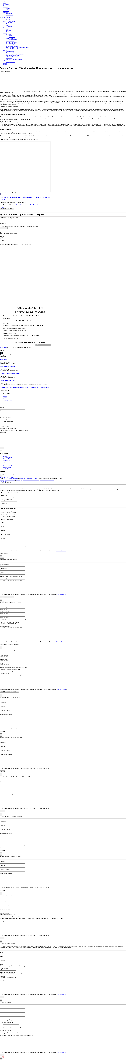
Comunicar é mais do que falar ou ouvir (10, 373)
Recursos (5, 456)
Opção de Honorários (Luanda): (8, 515)
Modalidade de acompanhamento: (8, 972)
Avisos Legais (19, 480)
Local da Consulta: (4, 968)
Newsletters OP (6, 460)
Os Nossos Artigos (7, 458)
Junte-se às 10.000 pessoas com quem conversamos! (30, 342)
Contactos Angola (7, 467)
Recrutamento (6, 468)
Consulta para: (2, 428)
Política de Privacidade (10, 480)
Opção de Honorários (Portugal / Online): (10, 511)
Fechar (2, 557)
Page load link (3, 481)
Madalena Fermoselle (33, 204)
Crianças (5, 397)
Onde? (1, 417)
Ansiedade (13, 204)
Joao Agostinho (3, 347)
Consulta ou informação (5, 913)
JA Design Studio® (24, 478)
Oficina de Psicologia (13, 478)
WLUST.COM (33, 478)
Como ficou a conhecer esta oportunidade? (10, 622)
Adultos (5, 396)
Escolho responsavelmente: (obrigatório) (7, 430)
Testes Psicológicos (7, 457)
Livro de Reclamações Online (47, 480)
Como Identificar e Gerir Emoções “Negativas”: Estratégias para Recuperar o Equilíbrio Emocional (24, 387)
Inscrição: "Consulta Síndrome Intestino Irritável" (11, 576)
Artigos (26, 204)
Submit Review (4, 228)
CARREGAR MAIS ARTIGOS (7, 208)
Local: (1, 421)
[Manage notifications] (3, 1057)
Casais (4, 398)
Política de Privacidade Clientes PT (31, 480)
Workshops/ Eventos (7, 400)
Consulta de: (4, 503)
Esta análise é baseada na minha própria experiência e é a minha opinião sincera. (20, 226)
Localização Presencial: (6, 499)
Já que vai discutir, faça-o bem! (7, 366)
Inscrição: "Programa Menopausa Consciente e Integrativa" (13, 619)
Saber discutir (3, 359)
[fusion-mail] (0, 194)
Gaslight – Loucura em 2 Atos (7, 380)
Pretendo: (2, 964)
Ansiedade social (20, 204)
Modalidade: (4, 495)
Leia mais (2, 207)
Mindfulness (3, 206)
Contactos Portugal (7, 465)
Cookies (2, 480)
